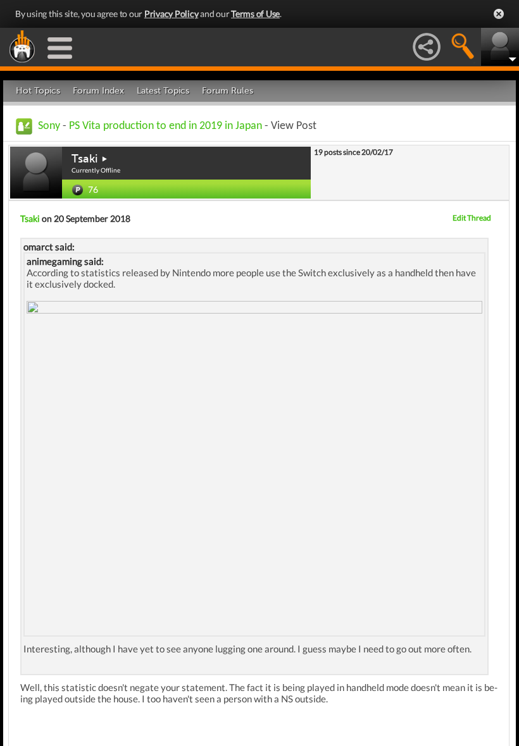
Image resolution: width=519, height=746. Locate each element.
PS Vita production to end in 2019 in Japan (167, 126)
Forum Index (98, 90)
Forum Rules (227, 90)
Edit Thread (472, 218)
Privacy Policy (171, 13)
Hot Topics (38, 90)
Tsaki (84, 158)
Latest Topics (163, 90)
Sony (49, 126)
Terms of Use (255, 13)
